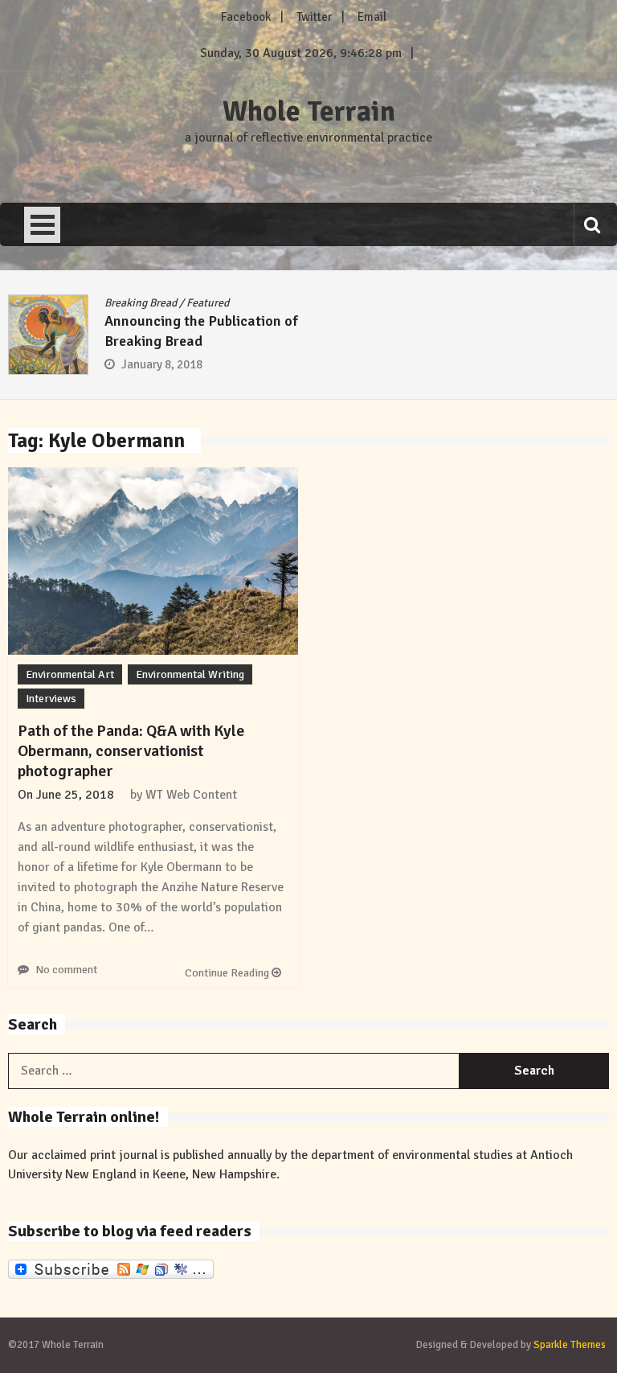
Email (372, 17)
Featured (207, 303)
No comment (66, 969)
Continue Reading (228, 973)
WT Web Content (191, 795)
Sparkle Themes (569, 1344)
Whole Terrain (309, 112)
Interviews (51, 698)
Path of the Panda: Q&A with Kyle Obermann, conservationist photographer (131, 751)
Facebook (246, 17)
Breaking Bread (140, 303)
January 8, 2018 (161, 364)
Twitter (314, 17)
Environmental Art (70, 674)
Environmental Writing (190, 674)
